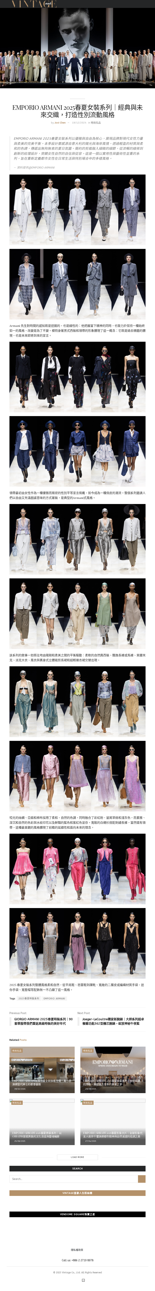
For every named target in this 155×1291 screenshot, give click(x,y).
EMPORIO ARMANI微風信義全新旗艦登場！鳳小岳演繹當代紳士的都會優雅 (41, 1082)
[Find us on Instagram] (73, 1280)
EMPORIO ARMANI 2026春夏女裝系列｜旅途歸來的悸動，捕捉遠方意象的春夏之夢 (111, 1082)
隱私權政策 (77, 1249)
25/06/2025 (19, 1141)
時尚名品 (96, 122)
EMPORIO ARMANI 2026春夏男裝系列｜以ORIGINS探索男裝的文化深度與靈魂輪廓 (36, 1134)
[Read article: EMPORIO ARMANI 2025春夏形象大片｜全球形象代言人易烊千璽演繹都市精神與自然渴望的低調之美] (113, 1122)
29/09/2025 (90, 1089)
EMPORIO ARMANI (54, 998)
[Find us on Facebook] (69, 1280)
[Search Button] (142, 1179)
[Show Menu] (144, 4)
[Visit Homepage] (33, 4)
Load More (77, 1157)
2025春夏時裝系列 (29, 998)
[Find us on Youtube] (78, 1280)
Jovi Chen (60, 122)
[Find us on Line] (83, 1280)
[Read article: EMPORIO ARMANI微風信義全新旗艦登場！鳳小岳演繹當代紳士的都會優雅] (42, 1070)
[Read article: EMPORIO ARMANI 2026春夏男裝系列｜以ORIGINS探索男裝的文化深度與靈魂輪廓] (42, 1122)
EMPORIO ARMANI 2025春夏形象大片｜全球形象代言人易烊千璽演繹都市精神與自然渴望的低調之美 (112, 1134)
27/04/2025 (90, 1141)
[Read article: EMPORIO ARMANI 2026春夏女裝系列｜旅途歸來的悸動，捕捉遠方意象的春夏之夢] (113, 1070)
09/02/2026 (19, 1089)
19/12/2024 (79, 122)
